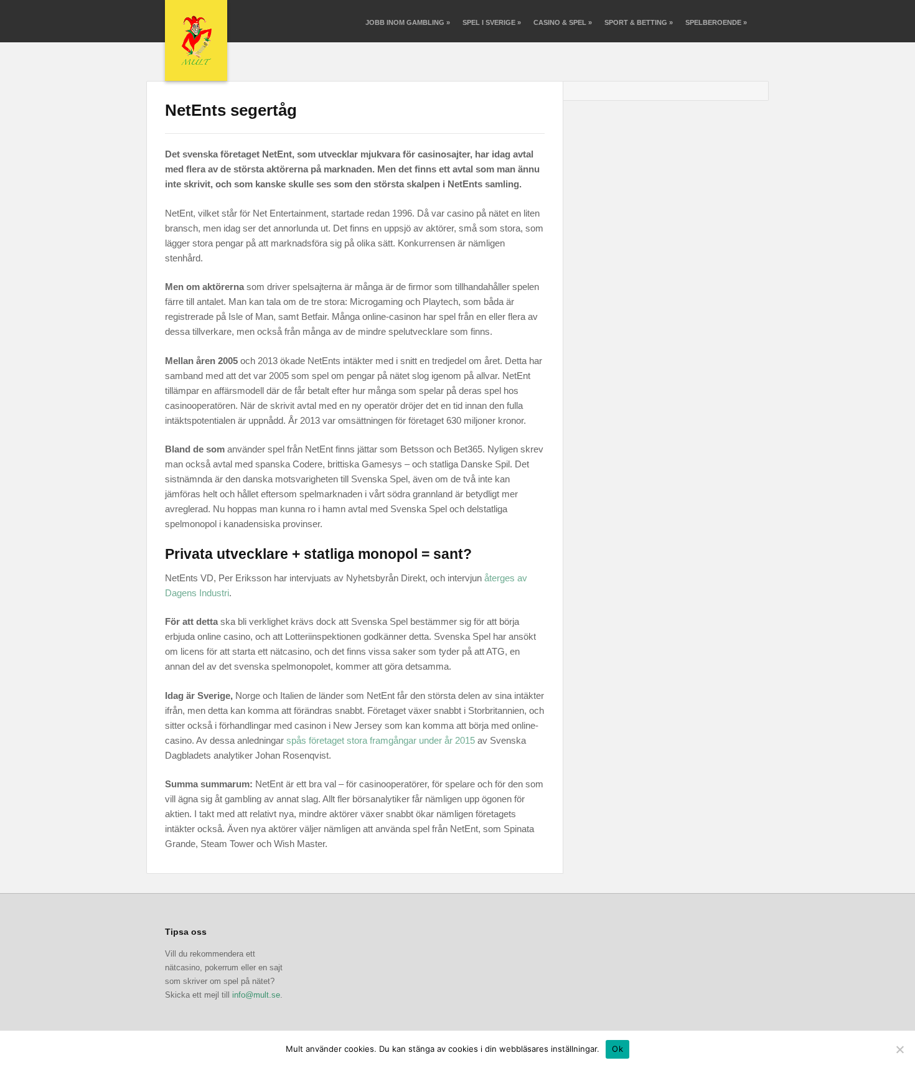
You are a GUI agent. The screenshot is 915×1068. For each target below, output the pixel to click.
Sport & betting (638, 22)
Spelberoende (716, 22)
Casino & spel (562, 22)
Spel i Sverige (491, 22)
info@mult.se (256, 995)
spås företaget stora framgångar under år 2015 (380, 740)
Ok (617, 1049)
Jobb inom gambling (407, 22)
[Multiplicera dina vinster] (196, 40)
